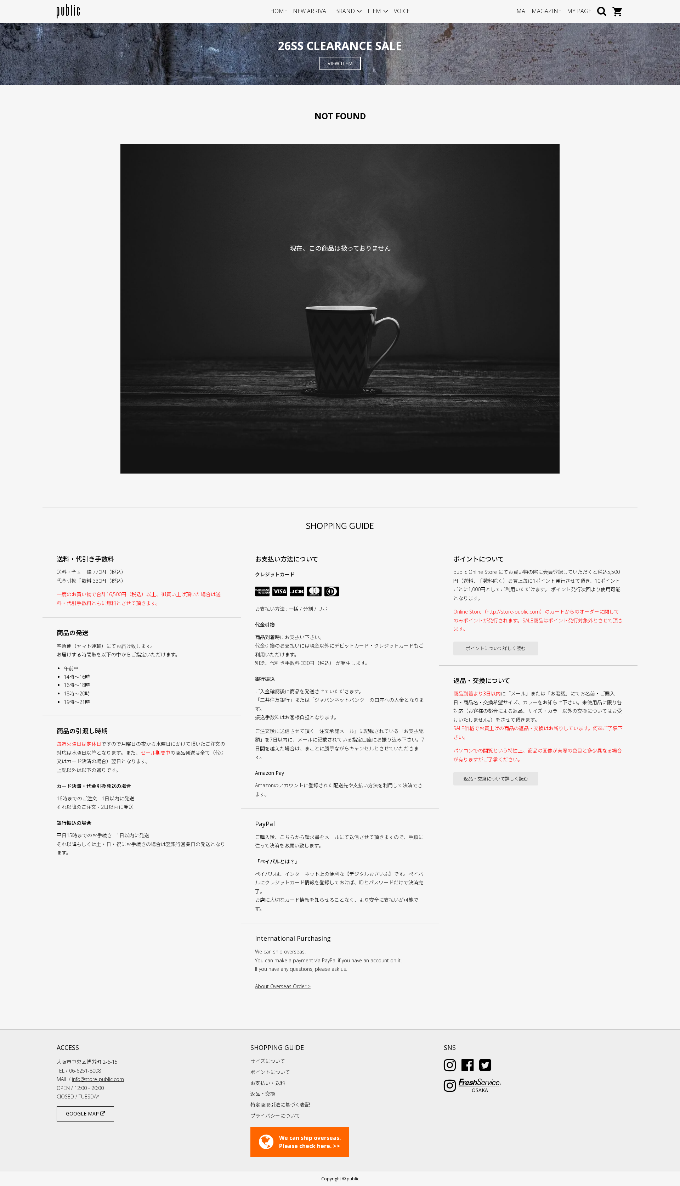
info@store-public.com (98, 1079)
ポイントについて (270, 1072)
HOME (278, 11)
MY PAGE (579, 11)
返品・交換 (262, 1093)
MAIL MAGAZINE (538, 11)
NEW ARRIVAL (311, 11)
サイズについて (267, 1061)
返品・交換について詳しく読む (496, 779)
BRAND (345, 11)
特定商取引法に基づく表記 (280, 1104)
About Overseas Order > (283, 986)
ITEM (374, 11)
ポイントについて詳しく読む (496, 648)
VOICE (402, 11)
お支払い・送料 (267, 1083)
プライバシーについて (275, 1115)
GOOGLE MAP (83, 1113)
